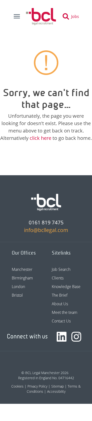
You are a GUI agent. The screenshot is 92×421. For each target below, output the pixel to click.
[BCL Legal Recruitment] (46, 202)
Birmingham (22, 278)
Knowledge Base (66, 286)
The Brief (59, 295)
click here (40, 138)
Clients (58, 278)
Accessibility (56, 391)
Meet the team (64, 312)
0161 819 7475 (46, 222)
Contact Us (61, 321)
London (18, 286)
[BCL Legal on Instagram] (76, 337)
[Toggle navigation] (17, 16)
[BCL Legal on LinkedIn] (61, 337)
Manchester (22, 269)
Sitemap (57, 386)
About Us (60, 303)
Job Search (61, 269)
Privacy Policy (37, 386)
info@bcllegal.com (46, 230)
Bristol (17, 295)
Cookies (17, 386)
